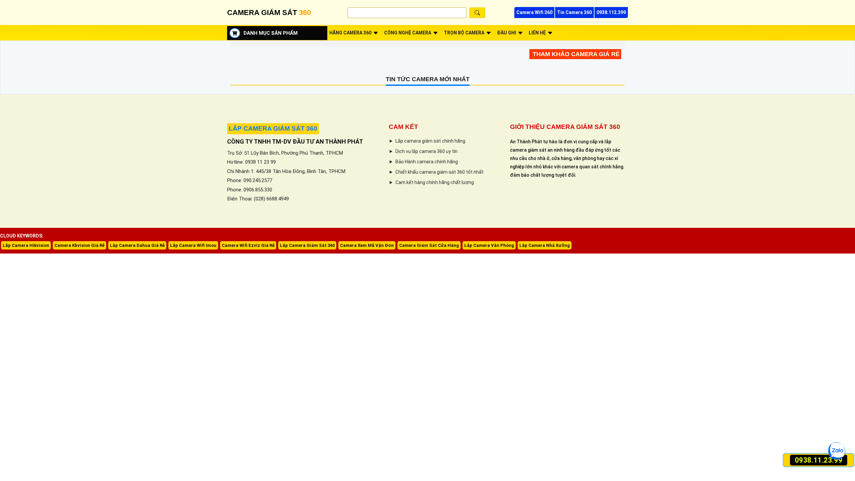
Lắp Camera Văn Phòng (489, 245)
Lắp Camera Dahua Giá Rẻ (137, 245)
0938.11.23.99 (818, 460)
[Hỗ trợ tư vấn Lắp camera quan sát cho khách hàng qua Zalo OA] (836, 451)
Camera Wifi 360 (534, 12)
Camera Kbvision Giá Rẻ (79, 245)
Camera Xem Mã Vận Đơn (367, 245)
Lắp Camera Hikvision (26, 245)
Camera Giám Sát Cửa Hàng (429, 245)
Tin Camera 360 (574, 12)
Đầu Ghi (506, 32)
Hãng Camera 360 (350, 32)
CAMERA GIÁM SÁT (269, 12)
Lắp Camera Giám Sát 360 (307, 245)
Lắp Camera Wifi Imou (193, 245)
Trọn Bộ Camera (464, 32)
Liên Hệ (537, 32)
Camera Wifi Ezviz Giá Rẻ (248, 245)
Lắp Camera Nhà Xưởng (544, 245)
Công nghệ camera (407, 32)
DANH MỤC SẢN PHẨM (270, 33)
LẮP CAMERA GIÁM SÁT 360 (273, 128)
